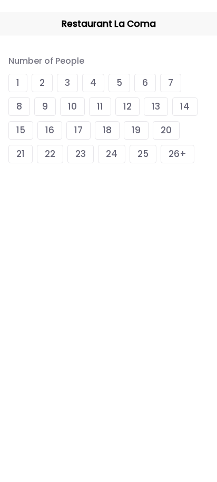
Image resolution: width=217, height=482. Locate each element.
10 (72, 106)
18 (107, 130)
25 (143, 153)
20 (166, 130)
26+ (177, 153)
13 (156, 106)
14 (185, 106)
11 (100, 106)
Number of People (46, 61)
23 (80, 153)
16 (49, 130)
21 (20, 153)
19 (136, 130)
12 (127, 106)
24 (111, 153)
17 (78, 130)
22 (50, 153)
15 (20, 130)
